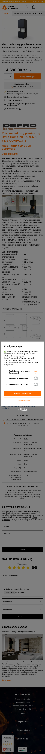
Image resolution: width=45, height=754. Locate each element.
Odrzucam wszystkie (22, 400)
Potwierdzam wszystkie (22, 393)
